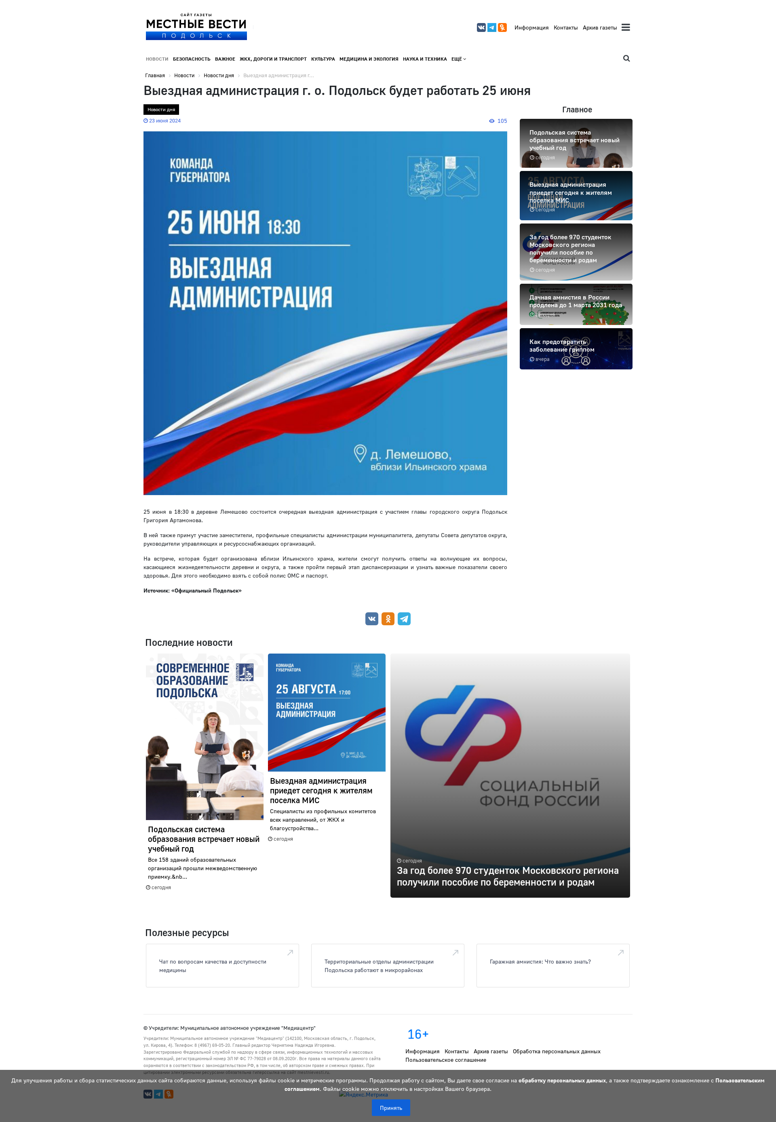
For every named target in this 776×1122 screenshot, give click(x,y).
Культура (323, 59)
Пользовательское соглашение (445, 1059)
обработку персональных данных (562, 1080)
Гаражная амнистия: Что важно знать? (540, 961)
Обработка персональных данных (557, 1051)
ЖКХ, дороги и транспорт (273, 59)
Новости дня (161, 109)
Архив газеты (600, 27)
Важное (225, 59)
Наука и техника (425, 59)
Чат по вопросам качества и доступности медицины (212, 965)
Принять (391, 1107)
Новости (157, 59)
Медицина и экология (369, 59)
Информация (532, 27)
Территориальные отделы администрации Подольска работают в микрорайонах (379, 965)
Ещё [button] (457, 59)
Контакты (566, 27)
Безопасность (192, 59)
